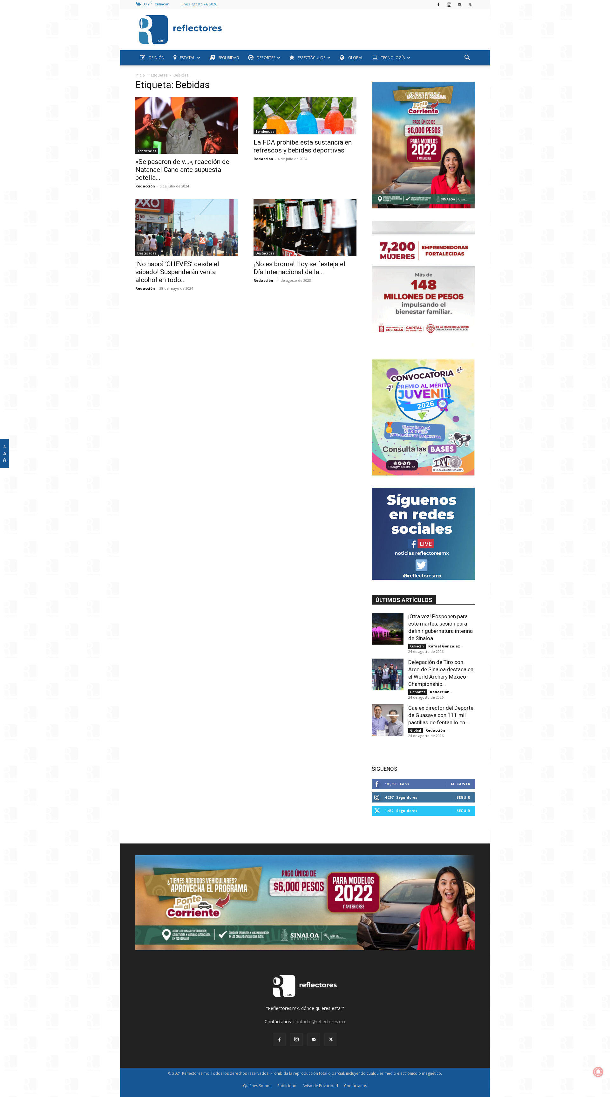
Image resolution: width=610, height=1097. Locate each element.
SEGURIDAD (228, 57)
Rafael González (444, 646)
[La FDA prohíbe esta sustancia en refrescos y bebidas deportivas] (305, 115)
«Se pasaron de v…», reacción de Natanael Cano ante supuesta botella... (182, 169)
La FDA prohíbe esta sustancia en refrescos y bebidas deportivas (303, 146)
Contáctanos (355, 1085)
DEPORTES (266, 57)
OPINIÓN (156, 57)
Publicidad (286, 1085)
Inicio (140, 75)
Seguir (463, 797)
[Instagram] (449, 4)
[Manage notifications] (598, 1072)
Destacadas (146, 253)
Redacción (145, 186)
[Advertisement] (350, 28)
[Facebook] (438, 4)
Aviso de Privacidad (320, 1085)
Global (415, 730)
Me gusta (460, 784)
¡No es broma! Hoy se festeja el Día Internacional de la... (299, 268)
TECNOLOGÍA (393, 57)
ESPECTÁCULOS (311, 57)
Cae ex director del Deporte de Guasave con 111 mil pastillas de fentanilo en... (440, 715)
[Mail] (459, 4)
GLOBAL (355, 57)
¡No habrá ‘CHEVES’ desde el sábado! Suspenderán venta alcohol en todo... (177, 272)
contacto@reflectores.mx (319, 1022)
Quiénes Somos (257, 1085)
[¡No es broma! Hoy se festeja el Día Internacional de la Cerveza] (305, 227)
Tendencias (146, 151)
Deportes (417, 692)
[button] (467, 58)
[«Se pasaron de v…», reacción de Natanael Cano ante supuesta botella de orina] (186, 125)
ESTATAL (187, 57)
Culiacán (417, 646)
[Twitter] (470, 4)
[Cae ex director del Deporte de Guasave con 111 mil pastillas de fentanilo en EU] (387, 720)
